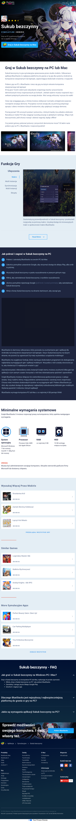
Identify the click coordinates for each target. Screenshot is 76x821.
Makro (24, 770)
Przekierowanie (26, 784)
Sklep (2, 760)
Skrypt (24, 791)
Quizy (2, 787)
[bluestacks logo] (8, 3)
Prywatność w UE (43, 813)
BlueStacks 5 (5, 758)
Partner (43, 758)
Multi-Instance (26, 762)
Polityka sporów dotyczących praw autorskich (25, 813)
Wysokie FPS (26, 793)
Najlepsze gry (5, 773)
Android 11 (4, 765)
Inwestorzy (44, 762)
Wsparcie (63, 753)
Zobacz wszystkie (38, 652)
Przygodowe (5, 780)
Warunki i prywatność (7, 813)
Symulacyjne (8, 32)
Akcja (2, 775)
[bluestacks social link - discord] (61, 765)
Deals (2, 762)
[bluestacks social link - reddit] (66, 765)
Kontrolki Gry (26, 755)
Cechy (24, 753)
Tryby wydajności (27, 786)
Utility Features (26, 800)
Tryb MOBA (25, 760)
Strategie (3, 778)
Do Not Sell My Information (56, 813)
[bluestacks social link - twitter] (61, 769)
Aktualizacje (63, 755)
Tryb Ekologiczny (27, 772)
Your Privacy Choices (40, 820)
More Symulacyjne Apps (14, 605)
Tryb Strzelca (26, 758)
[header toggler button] (73, 3)
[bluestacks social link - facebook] (70, 765)
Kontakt (43, 760)
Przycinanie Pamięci (28, 789)
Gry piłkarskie (5, 790)
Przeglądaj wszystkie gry (38, 532)
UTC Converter (26, 803)
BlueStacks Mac (5, 755)
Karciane (3, 783)
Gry (2, 770)
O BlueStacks (45, 755)
